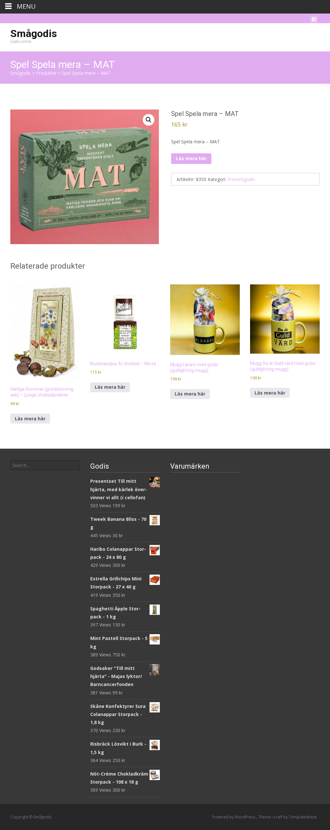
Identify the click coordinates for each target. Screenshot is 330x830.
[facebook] (314, 20)
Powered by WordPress (234, 817)
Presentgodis (241, 179)
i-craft (277, 817)
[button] (148, 120)
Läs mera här (191, 158)
